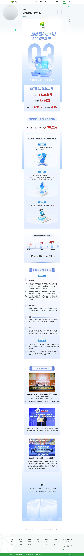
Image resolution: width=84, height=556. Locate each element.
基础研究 (29, 544)
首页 (36, 1)
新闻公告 (46, 544)
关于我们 (41, 1)
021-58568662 (66, 541)
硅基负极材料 (21, 546)
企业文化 (11, 542)
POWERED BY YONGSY (70, 554)
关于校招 (55, 544)
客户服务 (38, 541)
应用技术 (29, 542)
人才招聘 (55, 542)
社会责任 (11, 544)
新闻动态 (46, 541)
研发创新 (52, 1)
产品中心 (46, 1)
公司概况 (11, 541)
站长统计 (41, 554)
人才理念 (55, 541)
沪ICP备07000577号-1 (28, 554)
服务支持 (38, 539)
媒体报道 (46, 542)
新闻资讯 (64, 1)
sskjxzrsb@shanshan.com (68, 542)
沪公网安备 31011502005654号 (36, 554)
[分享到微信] (69, 22)
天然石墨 (20, 542)
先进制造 (29, 546)
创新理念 (29, 541)
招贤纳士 (69, 1)
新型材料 (20, 544)
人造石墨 (20, 541)
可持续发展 (58, 1)
